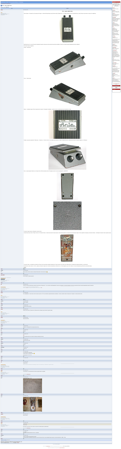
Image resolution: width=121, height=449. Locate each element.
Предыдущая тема (3, 3)
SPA (113, 58)
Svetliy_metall (114, 62)
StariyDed (114, 36)
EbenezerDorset (115, 50)
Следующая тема (8, 3)
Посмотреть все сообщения (116, 83)
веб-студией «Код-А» (62, 447)
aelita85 (114, 73)
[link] (27, 287)
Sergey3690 (114, 17)
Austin (113, 22)
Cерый (114, 7)
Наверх (2, 273)
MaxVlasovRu (114, 47)
